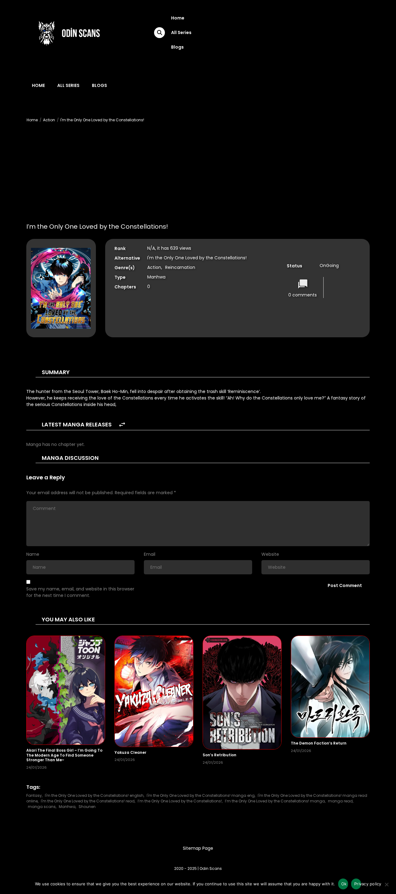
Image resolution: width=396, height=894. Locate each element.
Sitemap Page (198, 848)
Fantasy (34, 795)
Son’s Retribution (219, 755)
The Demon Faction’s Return (318, 743)
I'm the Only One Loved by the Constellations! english (94, 795)
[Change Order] (122, 425)
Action (49, 120)
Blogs (177, 47)
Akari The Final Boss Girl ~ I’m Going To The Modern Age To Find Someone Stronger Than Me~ (64, 755)
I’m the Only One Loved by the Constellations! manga (275, 801)
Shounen (87, 806)
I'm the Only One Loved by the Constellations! (102, 120)
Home (177, 18)
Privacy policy (357, 883)
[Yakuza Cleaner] (153, 691)
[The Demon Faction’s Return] (330, 686)
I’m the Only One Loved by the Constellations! (180, 801)
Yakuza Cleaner (130, 752)
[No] (386, 886)
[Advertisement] (198, 175)
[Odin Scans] (68, 32)
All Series (181, 32)
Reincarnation (180, 267)
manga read (340, 801)
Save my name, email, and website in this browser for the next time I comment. (80, 592)
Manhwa (67, 806)
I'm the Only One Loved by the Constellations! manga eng (201, 795)
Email (149, 554)
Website (270, 554)
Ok (344, 883)
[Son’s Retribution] (242, 692)
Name (32, 554)
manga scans (42, 806)
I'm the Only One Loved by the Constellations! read (88, 801)
